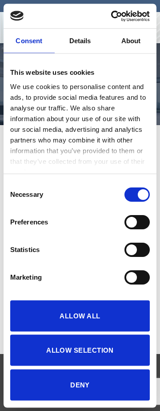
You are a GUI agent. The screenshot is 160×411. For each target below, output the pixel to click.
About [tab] (131, 41)
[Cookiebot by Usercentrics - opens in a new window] (113, 16)
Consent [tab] (29, 41)
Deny (80, 384)
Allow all (80, 315)
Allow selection (80, 350)
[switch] (137, 222)
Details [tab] (80, 41)
